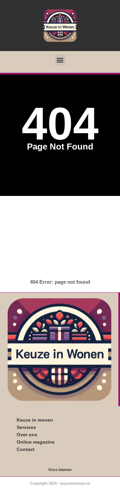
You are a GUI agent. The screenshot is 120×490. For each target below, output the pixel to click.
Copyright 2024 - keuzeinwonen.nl (60, 483)
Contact (26, 449)
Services (26, 427)
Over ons (27, 434)
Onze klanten (60, 470)
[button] (60, 59)
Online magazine (36, 442)
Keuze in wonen (35, 420)
